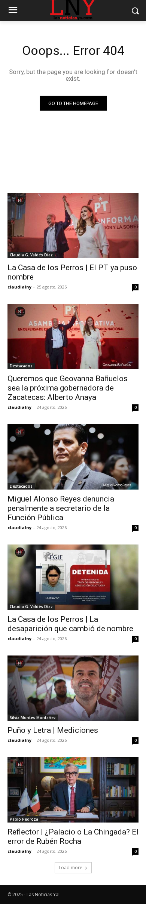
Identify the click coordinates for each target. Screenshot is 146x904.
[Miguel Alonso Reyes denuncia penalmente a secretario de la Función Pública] (73, 457)
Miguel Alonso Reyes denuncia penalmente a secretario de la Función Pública (60, 508)
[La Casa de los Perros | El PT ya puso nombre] (73, 225)
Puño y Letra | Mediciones (52, 730)
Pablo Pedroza (24, 819)
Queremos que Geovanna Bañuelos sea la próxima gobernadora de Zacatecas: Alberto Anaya (67, 388)
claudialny (19, 287)
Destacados (21, 365)
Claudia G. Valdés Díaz (31, 254)
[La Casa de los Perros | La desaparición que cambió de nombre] (73, 577)
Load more (70, 867)
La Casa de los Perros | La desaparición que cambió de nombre (70, 624)
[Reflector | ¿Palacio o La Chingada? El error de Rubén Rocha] (73, 790)
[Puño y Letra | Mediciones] (73, 688)
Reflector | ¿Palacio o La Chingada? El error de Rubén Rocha (73, 836)
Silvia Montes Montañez (33, 717)
